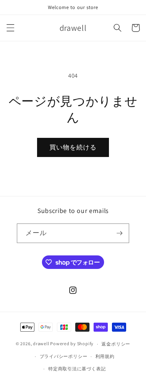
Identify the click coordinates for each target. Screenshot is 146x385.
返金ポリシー (115, 344)
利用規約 (105, 356)
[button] (10, 28)
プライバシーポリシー (64, 356)
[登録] (119, 233)
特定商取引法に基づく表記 (77, 368)
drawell (41, 344)
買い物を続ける (73, 147)
